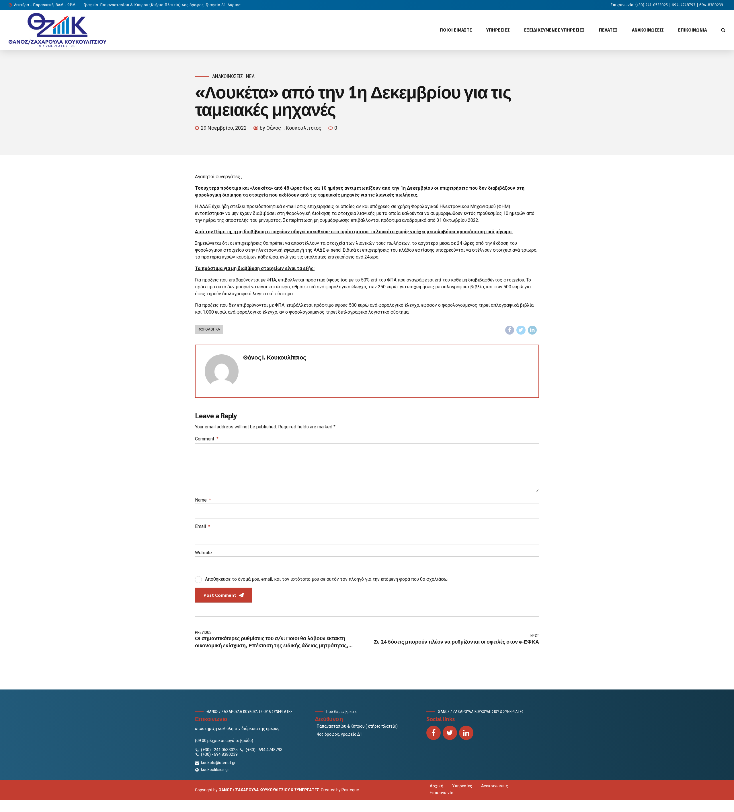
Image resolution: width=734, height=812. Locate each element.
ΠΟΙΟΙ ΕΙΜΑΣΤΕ (456, 30)
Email (202, 526)
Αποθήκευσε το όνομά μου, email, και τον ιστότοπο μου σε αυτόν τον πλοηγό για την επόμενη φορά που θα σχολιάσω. (326, 579)
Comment (206, 439)
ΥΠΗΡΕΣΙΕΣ (498, 30)
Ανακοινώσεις (227, 76)
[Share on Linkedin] (532, 330)
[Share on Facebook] (509, 330)
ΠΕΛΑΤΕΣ (608, 30)
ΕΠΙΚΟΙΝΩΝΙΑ (692, 30)
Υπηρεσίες (462, 786)
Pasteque (350, 790)
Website (203, 552)
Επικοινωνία (441, 792)
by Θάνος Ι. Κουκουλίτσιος (290, 128)
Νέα (250, 76)
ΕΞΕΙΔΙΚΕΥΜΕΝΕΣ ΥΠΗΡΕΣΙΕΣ (554, 30)
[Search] (723, 30)
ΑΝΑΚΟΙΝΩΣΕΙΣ (648, 30)
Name (203, 500)
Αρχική (436, 786)
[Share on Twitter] (521, 330)
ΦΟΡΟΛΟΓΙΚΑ (209, 329)
